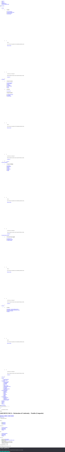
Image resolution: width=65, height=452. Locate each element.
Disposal (8, 311)
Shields (8, 169)
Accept (1, 451)
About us (3, 402)
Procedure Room (4, 396)
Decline (4, 451)
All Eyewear (5, 387)
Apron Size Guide (6, 379)
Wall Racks (8, 165)
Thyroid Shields (9, 83)
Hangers (8, 167)
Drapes (8, 170)
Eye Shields (8, 95)
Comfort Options (6, 385)
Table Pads (5, 398)
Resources (3, 401)
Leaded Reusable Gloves (7, 386)
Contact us (3, 2)
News (2, 1)
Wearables (3, 79)
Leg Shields (8, 85)
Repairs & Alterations (10, 310)
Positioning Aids (9, 238)
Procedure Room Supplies (5, 235)
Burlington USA (4, 3)
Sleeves (8, 84)
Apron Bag (5, 394)
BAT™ (8, 161)
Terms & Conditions (4, 427)
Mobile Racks (9, 166)
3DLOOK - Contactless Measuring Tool (12, 309)
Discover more (9, 45)
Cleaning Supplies (9, 240)
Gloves (8, 87)
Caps (7, 86)
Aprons (3, 378)
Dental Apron (5, 389)
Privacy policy (7, 451)
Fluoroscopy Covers (10, 239)
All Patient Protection (10, 94)
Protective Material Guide (5, 4)
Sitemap (3, 429)
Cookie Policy (4, 428)
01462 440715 (7, 439)
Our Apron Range (9, 11)
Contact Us (8, 159)
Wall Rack (5, 391)
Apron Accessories (9, 82)
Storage (8, 168)
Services (3, 305)
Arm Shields (5, 383)
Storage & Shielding (4, 162)
